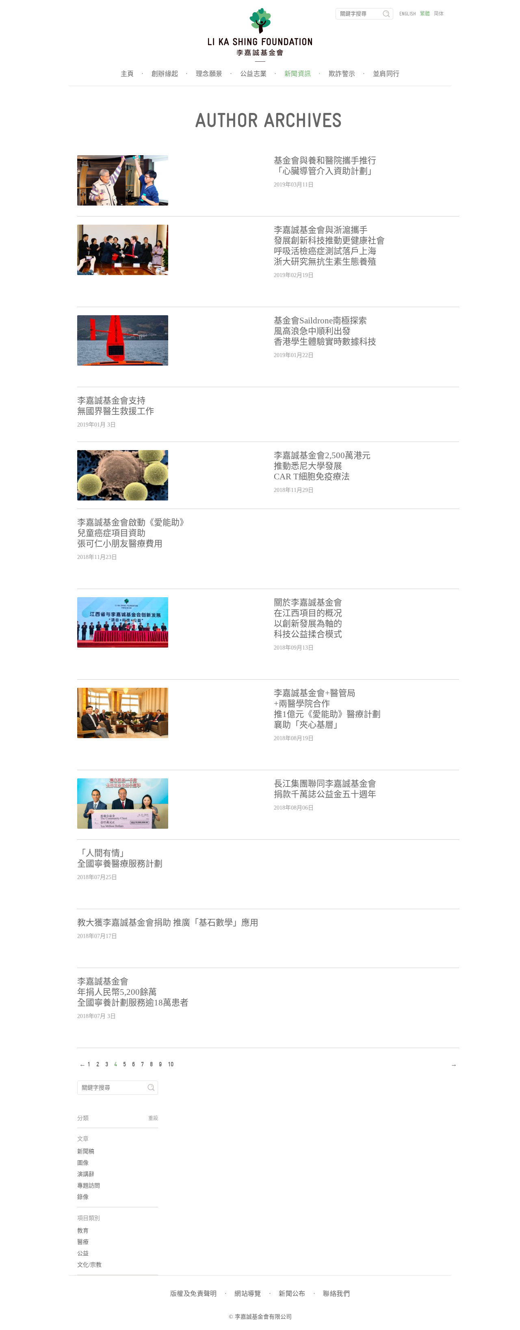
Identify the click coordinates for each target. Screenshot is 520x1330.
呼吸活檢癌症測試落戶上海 (325, 251)
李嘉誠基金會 (102, 981)
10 (170, 1064)
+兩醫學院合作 (302, 703)
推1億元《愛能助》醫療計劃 (327, 714)
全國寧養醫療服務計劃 (119, 864)
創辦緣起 (170, 74)
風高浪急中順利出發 (312, 331)
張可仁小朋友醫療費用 (119, 543)
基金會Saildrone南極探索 (320, 320)
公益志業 (258, 74)
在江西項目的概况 (308, 613)
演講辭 (85, 1174)
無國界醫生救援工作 (115, 411)
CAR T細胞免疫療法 (312, 476)
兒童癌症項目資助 (111, 533)
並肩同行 (386, 74)
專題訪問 (88, 1186)
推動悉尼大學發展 (308, 466)
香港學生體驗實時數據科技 (325, 342)
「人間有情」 (102, 853)
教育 (83, 1231)
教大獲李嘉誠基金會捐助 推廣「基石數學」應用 (167, 922)
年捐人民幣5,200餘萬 (117, 992)
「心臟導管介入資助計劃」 (325, 171)
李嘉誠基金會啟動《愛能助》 (132, 522)
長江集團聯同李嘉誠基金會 (325, 783)
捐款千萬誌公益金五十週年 (325, 794)
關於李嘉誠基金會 (308, 602)
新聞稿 (85, 1151)
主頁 (132, 74)
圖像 (83, 1163)
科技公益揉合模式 (308, 634)
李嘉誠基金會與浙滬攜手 (321, 230)
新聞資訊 (302, 74)
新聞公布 (297, 1294)
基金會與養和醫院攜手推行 (325, 160)
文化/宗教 (89, 1265)
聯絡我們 (336, 1294)
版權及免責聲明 (198, 1294)
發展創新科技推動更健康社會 (329, 240)
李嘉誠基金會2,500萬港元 (322, 455)
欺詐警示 (347, 74)
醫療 (83, 1242)
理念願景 (214, 74)
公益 (83, 1253)
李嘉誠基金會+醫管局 (314, 693)
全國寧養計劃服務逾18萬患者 (132, 1002)
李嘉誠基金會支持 (111, 400)
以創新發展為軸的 (308, 623)
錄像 (83, 1197)
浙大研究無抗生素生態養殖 (325, 261)
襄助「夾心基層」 (308, 725)
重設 (153, 1118)
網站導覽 (252, 1294)
